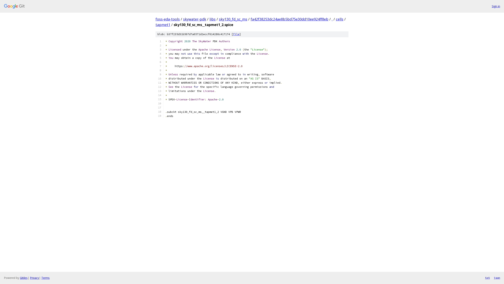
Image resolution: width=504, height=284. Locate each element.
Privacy (34, 278)
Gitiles (24, 278)
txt (487, 277)
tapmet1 (163, 24)
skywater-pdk (194, 19)
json (497, 277)
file (236, 34)
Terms (45, 278)
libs (212, 19)
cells (339, 19)
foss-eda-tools (168, 19)
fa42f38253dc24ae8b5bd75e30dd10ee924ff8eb (289, 19)
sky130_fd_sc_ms (233, 19)
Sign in (496, 6)
